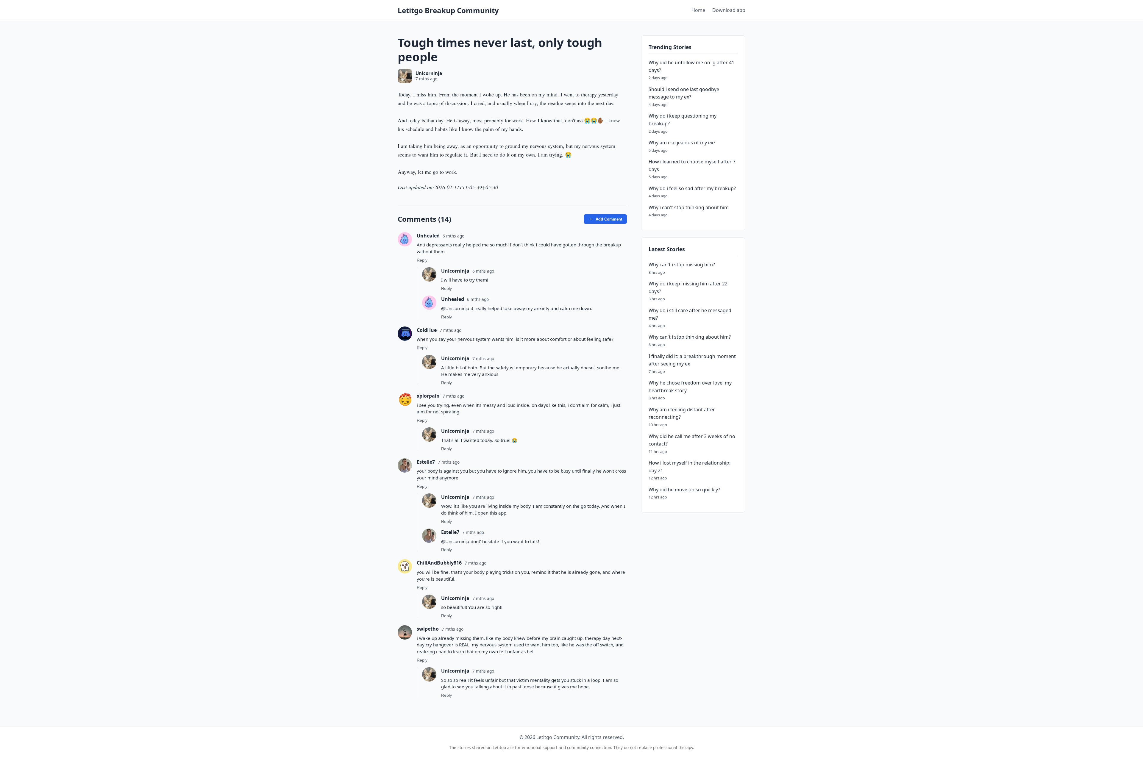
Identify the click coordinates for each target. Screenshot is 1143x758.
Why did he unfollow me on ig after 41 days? (691, 67)
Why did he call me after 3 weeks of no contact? (692, 440)
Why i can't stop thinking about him (689, 207)
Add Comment (609, 219)
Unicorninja (429, 73)
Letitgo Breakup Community (448, 10)
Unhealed (428, 235)
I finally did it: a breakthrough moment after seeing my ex (692, 360)
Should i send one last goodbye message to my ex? (684, 93)
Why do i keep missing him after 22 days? (688, 288)
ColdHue (427, 330)
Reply (422, 260)
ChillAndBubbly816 (439, 562)
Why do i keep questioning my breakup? (682, 120)
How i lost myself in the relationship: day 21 (689, 467)
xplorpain (428, 396)
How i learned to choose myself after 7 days (692, 166)
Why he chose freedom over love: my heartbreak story (690, 387)
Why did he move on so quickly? (684, 489)
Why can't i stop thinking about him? (690, 337)
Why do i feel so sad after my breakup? (692, 188)
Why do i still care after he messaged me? (690, 314)
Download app (728, 10)
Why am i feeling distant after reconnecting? (682, 413)
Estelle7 (426, 462)
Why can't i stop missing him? (682, 264)
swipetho (428, 629)
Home (698, 10)
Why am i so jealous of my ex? (682, 143)
